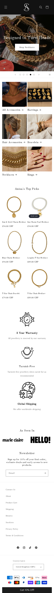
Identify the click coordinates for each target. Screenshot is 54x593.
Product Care (11, 503)
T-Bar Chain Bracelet (11, 293)
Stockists (10, 522)
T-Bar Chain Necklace (36, 293)
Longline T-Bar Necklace (37, 258)
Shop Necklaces (27, 47)
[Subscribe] (45, 473)
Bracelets (33, 142)
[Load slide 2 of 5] (23, 74)
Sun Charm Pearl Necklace (38, 222)
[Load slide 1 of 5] (20, 74)
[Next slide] (39, 74)
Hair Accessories (12, 142)
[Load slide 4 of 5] (30, 74)
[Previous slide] (15, 74)
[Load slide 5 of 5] (34, 74)
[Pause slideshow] (51, 74)
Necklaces (8, 175)
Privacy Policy (12, 529)
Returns (9, 516)
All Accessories (11, 110)
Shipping (10, 509)
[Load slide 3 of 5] (27, 74)
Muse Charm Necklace (11, 258)
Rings (30, 175)
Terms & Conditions (15, 535)
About (8, 496)
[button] (6, 7)
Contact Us (10, 489)
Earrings (32, 110)
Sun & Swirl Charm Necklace (14, 222)
